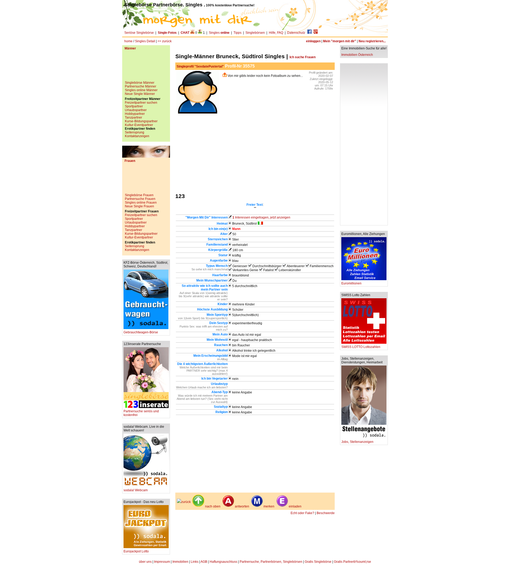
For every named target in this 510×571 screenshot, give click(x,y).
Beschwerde (326, 513)
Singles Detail (145, 41)
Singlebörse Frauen (139, 195)
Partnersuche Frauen (140, 199)
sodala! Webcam (136, 490)
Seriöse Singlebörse (139, 33)
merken (269, 506)
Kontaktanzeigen (137, 136)
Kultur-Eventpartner (139, 125)
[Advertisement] (146, 67)
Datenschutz (296, 33)
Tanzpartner (133, 117)
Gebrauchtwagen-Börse (141, 332)
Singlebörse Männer (139, 83)
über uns (145, 562)
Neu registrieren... (372, 41)
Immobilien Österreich (357, 55)
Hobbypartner (135, 114)
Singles (219, 33)
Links (194, 562)
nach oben (212, 506)
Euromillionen (351, 283)
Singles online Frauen (141, 202)
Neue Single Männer (140, 94)
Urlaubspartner (136, 110)
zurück (186, 502)
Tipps (237, 33)
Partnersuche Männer (140, 86)
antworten (242, 506)
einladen (295, 506)
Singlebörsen (255, 33)
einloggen (313, 41)
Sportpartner (134, 106)
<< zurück (165, 41)
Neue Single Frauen (139, 206)
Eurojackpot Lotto (136, 551)
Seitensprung (134, 132)
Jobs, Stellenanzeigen (357, 442)
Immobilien (180, 562)
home (128, 41)
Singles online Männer (141, 90)
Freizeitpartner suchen (141, 102)
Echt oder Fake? (302, 513)
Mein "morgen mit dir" (339, 41)
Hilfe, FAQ (276, 33)
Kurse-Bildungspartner (141, 121)
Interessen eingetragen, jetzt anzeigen (261, 217)
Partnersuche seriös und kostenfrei (141, 413)
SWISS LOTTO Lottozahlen (360, 347)
